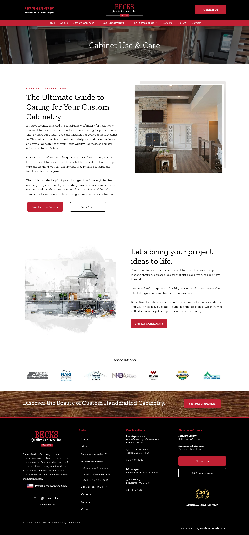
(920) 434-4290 (40, 8)
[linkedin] (49, 498)
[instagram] (42, 498)
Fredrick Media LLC (213, 528)
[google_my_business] (56, 498)
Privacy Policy (47, 504)
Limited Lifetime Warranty (202, 504)
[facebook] (35, 498)
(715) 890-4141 (134, 489)
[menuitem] (51, 22)
